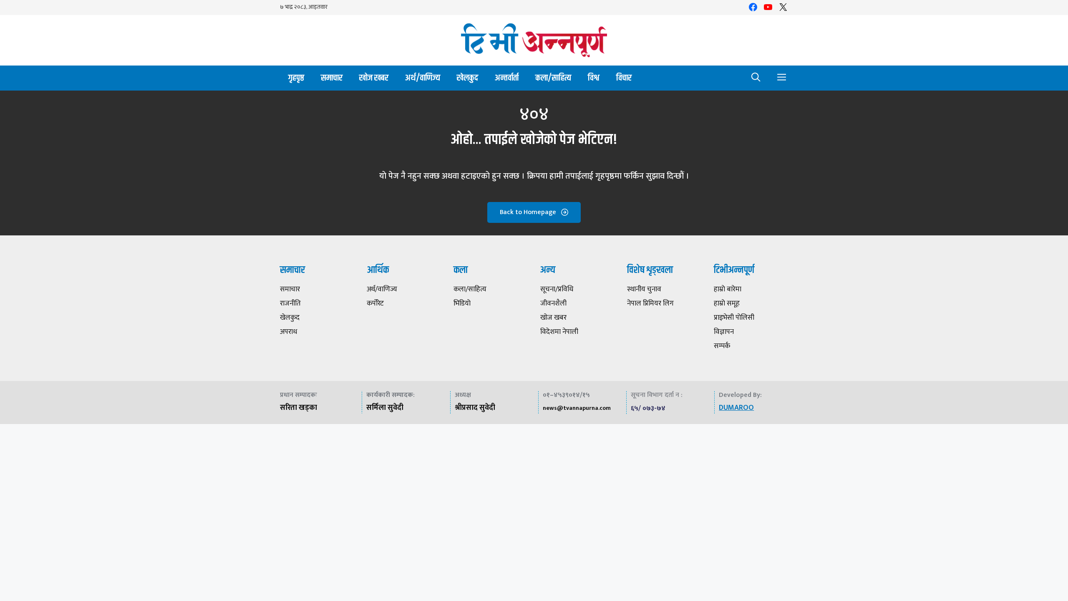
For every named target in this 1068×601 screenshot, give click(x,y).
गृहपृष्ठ (296, 78)
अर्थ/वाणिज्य (422, 78)
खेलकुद (467, 78)
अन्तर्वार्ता (507, 78)
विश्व (593, 78)
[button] (756, 78)
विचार (624, 78)
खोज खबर (373, 78)
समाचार (332, 78)
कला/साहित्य (553, 78)
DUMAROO (736, 408)
